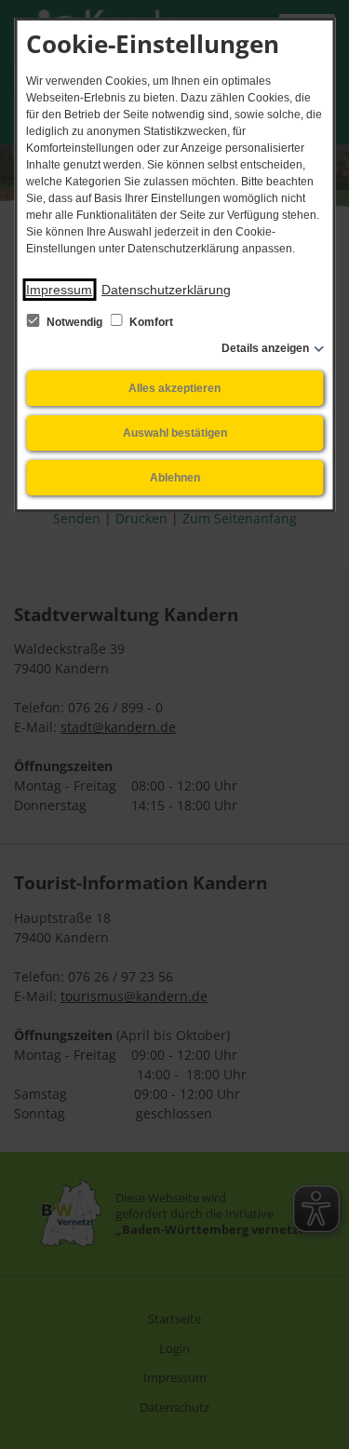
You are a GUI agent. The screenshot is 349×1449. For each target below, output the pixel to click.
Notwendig (74, 322)
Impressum (59, 289)
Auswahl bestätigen (175, 433)
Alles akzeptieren (174, 388)
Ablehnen (175, 477)
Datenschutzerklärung (166, 289)
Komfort (150, 322)
